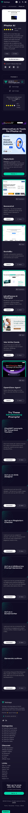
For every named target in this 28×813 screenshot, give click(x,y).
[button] (22, 2)
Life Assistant (12, 6)
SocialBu (8, 251)
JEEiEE (14, 802)
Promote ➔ (14, 77)
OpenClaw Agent (12, 387)
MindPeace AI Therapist (10, 297)
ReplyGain (9, 159)
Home (4, 6)
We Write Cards (11, 342)
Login (16, 99)
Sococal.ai (9, 206)
